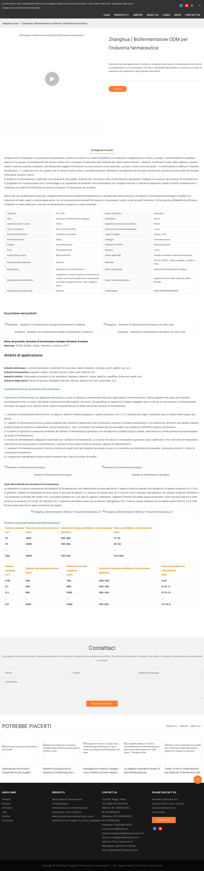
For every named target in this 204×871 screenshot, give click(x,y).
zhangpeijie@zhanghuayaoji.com (127, 833)
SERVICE (184, 726)
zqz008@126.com (118, 828)
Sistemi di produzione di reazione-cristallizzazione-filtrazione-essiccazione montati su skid (58, 770)
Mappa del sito (126, 865)
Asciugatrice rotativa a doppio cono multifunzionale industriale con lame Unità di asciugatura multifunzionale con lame (102, 770)
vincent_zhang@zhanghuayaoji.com (120, 837)
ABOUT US (196, 726)
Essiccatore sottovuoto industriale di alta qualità (16, 770)
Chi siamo (7, 807)
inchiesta (118, 89)
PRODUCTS (171, 726)
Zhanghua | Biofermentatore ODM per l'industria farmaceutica (54, 23)
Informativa (142, 865)
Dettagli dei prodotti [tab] (102, 150)
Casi (4, 812)
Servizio (6, 803)
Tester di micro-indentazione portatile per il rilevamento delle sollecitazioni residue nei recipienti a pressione (183, 770)
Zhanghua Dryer (10, 23)
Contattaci (7, 820)
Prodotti (6, 799)
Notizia (6, 816)
